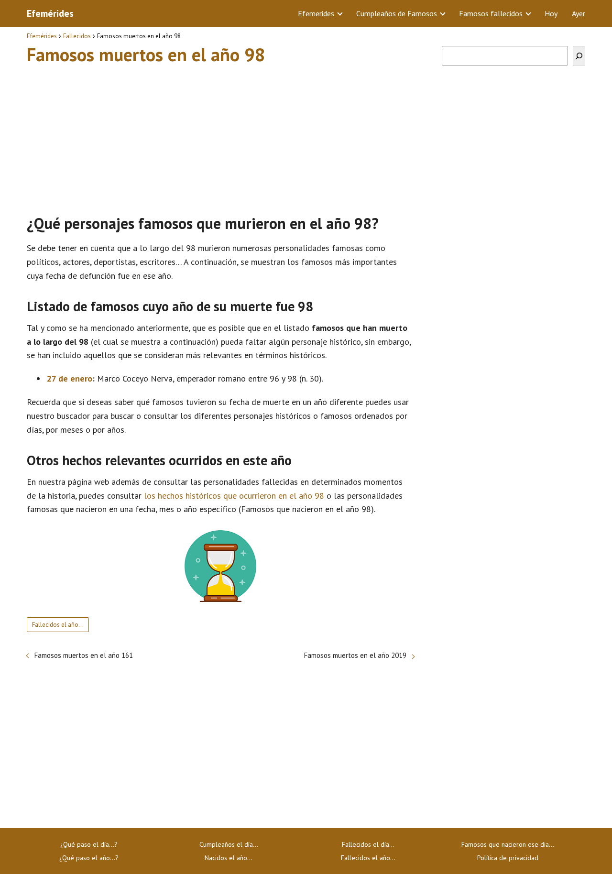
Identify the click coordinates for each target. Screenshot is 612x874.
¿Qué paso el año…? (89, 857)
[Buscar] (579, 56)
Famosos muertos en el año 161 (83, 655)
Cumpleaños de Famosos (396, 13)
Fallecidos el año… (58, 625)
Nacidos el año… (228, 857)
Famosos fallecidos (491, 13)
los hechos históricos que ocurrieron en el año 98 (234, 495)
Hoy (551, 13)
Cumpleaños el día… (228, 844)
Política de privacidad (507, 857)
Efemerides (316, 13)
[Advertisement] (220, 135)
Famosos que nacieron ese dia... (507, 844)
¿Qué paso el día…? (89, 844)
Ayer (578, 13)
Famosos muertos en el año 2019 (355, 655)
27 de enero (69, 378)
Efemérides (50, 13)
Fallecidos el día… (368, 844)
